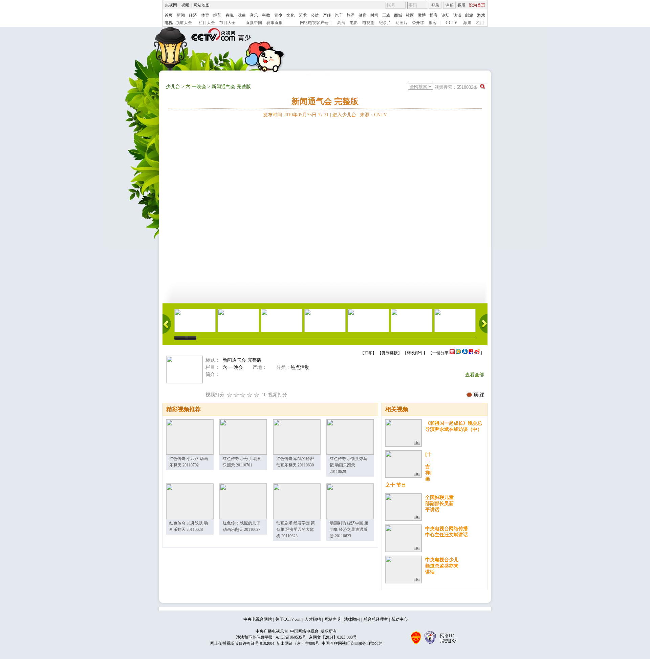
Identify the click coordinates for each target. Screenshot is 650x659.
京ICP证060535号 (290, 637)
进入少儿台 (344, 114)
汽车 (339, 15)
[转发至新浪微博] (477, 353)
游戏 (481, 15)
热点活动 (299, 367)
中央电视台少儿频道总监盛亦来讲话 (441, 566)
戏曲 (242, 15)
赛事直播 (274, 22)
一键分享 (440, 353)
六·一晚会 (196, 86)
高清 (341, 22)
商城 (398, 15)
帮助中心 (399, 619)
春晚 (229, 15)
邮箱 (469, 15)
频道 (467, 22)
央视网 (171, 5)
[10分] (256, 394)
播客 (433, 22)
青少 (278, 15)
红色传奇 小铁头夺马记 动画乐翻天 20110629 (348, 465)
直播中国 (254, 22)
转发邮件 (415, 353)
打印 (368, 353)
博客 (434, 15)
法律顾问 (352, 619)
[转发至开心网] (452, 353)
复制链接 (390, 353)
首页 (169, 15)
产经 (327, 15)
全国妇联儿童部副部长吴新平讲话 (439, 503)
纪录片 (385, 22)
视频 (185, 5)
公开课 (418, 22)
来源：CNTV (373, 114)
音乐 (254, 15)
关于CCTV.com (288, 619)
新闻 (181, 15)
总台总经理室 (376, 619)
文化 (290, 15)
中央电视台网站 (257, 619)
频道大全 (184, 22)
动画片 (401, 22)
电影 (354, 22)
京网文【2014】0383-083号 (333, 637)
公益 (315, 15)
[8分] (249, 394)
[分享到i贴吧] (471, 353)
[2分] (229, 394)
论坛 (445, 15)
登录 (435, 5)
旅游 (351, 15)
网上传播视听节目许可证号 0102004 (242, 643)
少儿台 (173, 86)
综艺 (217, 15)
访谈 (457, 15)
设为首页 (477, 5)
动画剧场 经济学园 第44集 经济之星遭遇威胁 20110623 (349, 529)
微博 (422, 15)
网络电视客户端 (314, 22)
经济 (193, 15)
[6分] (243, 394)
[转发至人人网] (465, 353)
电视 (169, 22)
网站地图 (201, 5)
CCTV (451, 22)
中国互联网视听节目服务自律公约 (352, 643)
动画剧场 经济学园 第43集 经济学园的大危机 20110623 (295, 529)
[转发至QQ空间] (458, 353)
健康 (363, 15)
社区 (410, 15)
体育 (205, 15)
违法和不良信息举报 (254, 637)
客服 (461, 5)
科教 (266, 15)
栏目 (480, 22)
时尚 (374, 15)
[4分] (236, 394)
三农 (386, 15)
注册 (450, 5)
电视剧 (368, 22)
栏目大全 (207, 22)
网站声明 (332, 619)
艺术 (303, 15)
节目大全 (227, 22)
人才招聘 (313, 619)
